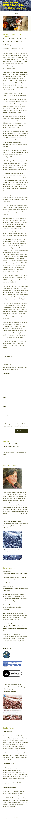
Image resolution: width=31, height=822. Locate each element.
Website (5, 415)
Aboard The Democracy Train (14, 3)
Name (5, 397)
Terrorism (9, 356)
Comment (6, 373)
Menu (16, 13)
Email (5, 406)
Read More (24, 513)
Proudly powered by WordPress (11, 818)
